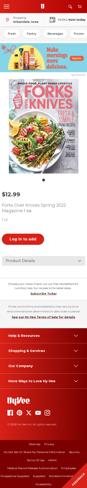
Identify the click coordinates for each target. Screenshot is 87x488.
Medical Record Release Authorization (32, 468)
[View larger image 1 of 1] (43, 126)
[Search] (70, 7)
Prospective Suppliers (15, 476)
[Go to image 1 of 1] (44, 180)
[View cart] (79, 6)
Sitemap (34, 444)
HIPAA (52, 460)
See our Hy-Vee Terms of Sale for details (43, 317)
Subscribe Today (43, 293)
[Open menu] (6, 6)
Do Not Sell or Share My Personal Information (34, 452)
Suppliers (39, 476)
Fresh (12, 33)
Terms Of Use (35, 460)
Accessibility (43, 484)
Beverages (55, 33)
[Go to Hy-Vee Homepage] (44, 6)
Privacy (49, 444)
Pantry (31, 33)
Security (74, 452)
